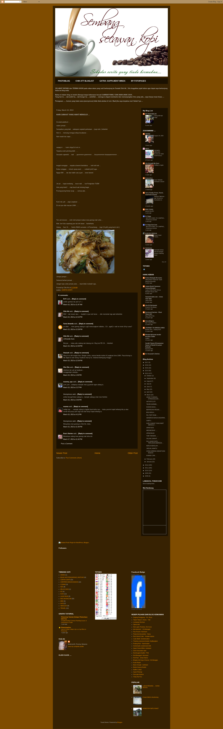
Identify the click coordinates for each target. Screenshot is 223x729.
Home (97, 453)
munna (65, 406)
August (149, 381)
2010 (147, 470)
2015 (147, 368)
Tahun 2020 (148, 300)
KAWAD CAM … (151, 455)
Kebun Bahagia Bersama (153, 278)
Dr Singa (148, 216)
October (149, 376)
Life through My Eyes (152, 163)
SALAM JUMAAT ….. (152, 438)
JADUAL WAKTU (151, 448)
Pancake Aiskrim (138, 674)
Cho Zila (66, 367)
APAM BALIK (150, 433)
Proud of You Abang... (151, 307)
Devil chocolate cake (139, 651)
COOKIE (63, 584)
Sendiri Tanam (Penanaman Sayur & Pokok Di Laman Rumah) (154, 345)
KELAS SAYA (64, 589)
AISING (62, 575)
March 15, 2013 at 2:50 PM (72, 400)
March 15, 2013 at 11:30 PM (72, 427)
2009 (147, 473)
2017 (147, 362)
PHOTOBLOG (64, 81)
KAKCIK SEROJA (151, 233)
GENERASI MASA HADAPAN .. (156, 418)
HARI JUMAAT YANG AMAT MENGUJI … (155, 424)
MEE (61, 601)
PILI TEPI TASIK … (152, 415)
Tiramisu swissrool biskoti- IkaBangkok (145, 641)
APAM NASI (150, 428)
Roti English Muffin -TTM (141, 653)
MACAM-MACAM (65, 598)
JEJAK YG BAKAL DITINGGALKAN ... (153, 398)
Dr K (64, 299)
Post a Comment (66, 443)
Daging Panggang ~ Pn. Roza (142, 617)
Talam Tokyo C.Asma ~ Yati (141, 620)
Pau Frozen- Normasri (140, 632)
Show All (164, 262)
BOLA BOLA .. (150, 412)
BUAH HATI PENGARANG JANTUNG (72, 577)
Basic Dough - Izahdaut (140, 665)
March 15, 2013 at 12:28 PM (72, 329)
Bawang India (149, 348)
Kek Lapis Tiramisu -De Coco (142, 627)
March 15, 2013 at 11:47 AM (72, 304)
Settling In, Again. (159, 165)
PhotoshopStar (66, 627)
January (149, 462)
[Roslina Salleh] (138, 607)
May (148, 389)
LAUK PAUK (64, 596)
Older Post (133, 453)
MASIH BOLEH (149, 211)
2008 (147, 476)
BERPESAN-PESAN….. (153, 410)
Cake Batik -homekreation (141, 639)
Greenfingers (149, 321)
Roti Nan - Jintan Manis (140, 658)
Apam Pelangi (137, 672)
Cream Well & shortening (150, 697)
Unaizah (66, 353)
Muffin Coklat (137, 669)
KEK (61, 587)
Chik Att (66, 311)
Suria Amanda (68, 324)
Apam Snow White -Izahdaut (142, 648)
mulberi (147, 338)
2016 (147, 365)
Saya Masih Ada (149, 316)
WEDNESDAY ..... (151, 430)
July (148, 384)
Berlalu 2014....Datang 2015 (153, 329)
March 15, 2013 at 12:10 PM (72, 317)
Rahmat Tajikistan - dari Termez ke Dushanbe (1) (159, 198)
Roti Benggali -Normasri (140, 655)
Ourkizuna (148, 248)
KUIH (62, 594)
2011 (147, 468)
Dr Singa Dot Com (151, 225)
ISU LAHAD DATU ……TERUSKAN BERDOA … (155, 442)
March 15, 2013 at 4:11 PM (72, 414)
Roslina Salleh (135, 574)
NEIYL (147, 149)
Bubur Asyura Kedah (139, 667)
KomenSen (149, 178)
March (149, 395)
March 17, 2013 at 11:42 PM (72, 439)
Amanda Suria (69, 339)
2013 (147, 373)
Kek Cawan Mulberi (150, 322)
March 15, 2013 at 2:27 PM (72, 387)
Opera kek (136, 624)
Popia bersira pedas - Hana (142, 634)
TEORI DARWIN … (152, 404)
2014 (147, 370)
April (148, 392)
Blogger (119, 722)
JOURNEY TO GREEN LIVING (155, 328)
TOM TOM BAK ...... (152, 436)
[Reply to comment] (79, 299)
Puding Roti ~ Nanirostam (141, 643)
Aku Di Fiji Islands (151, 305)
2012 (147, 465)
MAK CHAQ (149, 209)
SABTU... (149, 420)
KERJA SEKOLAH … (152, 446)
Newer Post (61, 453)
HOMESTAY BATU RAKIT (151, 708)
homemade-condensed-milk (142, 646)
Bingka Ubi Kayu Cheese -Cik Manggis (145, 660)
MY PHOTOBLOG (151, 114)
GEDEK (147, 134)
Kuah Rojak (137, 662)
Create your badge (136, 609)
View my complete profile (76, 646)
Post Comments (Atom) (74, 458)
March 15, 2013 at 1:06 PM (72, 375)
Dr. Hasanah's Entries (152, 354)
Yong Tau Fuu (137, 677)
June (148, 386)
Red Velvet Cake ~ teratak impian (143, 636)
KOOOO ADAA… (151, 407)
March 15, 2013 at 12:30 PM (72, 346)
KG (61, 591)
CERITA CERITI (67, 290)
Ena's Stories (68, 433)
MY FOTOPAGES (138, 81)
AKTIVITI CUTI (150, 401)
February (150, 459)
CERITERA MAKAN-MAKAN (69, 582)
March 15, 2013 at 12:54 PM (72, 360)
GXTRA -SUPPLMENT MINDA (112, 81)
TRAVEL (63, 608)
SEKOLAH (63, 606)
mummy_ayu (68, 382)
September (150, 378)
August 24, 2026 (158, 135)
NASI (62, 603)
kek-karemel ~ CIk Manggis (141, 629)
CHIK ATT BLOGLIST (84, 81)
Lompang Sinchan (139, 622)
